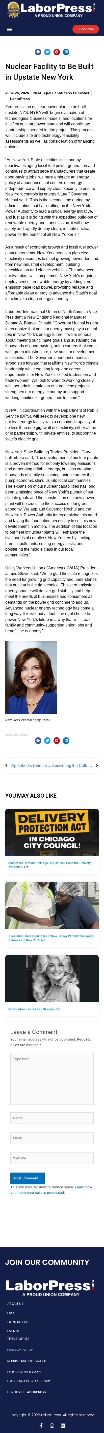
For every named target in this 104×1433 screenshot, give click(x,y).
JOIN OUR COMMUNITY (47, 1262)
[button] (9, 29)
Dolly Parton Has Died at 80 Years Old (34, 1009)
